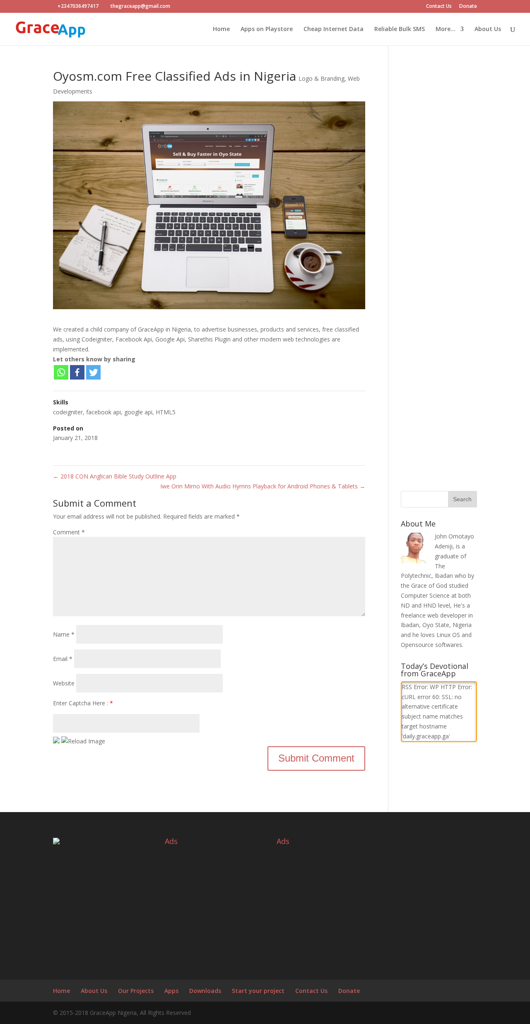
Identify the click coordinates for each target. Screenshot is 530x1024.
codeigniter (68, 412)
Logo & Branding (321, 78)
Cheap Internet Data (334, 29)
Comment (69, 532)
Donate (468, 7)
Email (62, 659)
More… (445, 29)
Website (64, 683)
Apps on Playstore (267, 29)
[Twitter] (93, 372)
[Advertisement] (439, 214)
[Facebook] (77, 372)
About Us (488, 29)
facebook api (103, 412)
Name (64, 634)
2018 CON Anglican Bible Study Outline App (114, 476)
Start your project (258, 991)
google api (138, 412)
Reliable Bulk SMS (399, 29)
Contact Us (439, 7)
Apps (171, 991)
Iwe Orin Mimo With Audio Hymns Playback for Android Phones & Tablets (262, 486)
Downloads (205, 991)
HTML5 (166, 412)
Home (221, 29)
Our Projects (136, 991)
